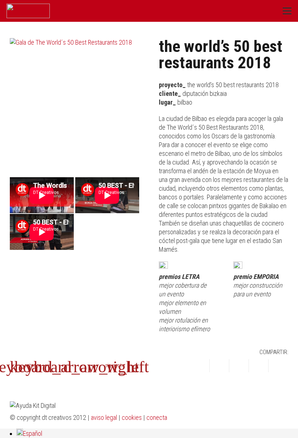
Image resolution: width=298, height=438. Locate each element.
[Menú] (287, 11)
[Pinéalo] (259, 365)
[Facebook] (218, 418)
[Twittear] (219, 365)
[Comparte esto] (200, 365)
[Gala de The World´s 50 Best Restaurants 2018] (74, 102)
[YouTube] (230, 418)
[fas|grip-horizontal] (74, 366)
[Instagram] (242, 418)
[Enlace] (28, 11)
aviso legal (104, 417)
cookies (132, 417)
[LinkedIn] (254, 418)
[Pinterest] (266, 418)
